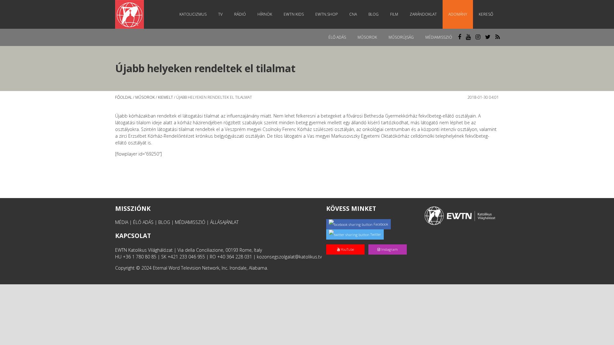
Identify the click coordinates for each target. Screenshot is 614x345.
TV (220, 14)
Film (394, 14)
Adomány (457, 14)
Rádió (240, 14)
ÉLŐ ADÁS (143, 222)
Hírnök (264, 14)
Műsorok (367, 37)
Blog (373, 14)
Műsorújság (401, 37)
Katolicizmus (193, 14)
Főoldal (123, 97)
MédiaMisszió (438, 37)
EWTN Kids (294, 14)
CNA (353, 14)
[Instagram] (388, 243)
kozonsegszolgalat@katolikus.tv (289, 257)
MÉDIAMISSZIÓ (190, 222)
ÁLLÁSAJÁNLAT (224, 222)
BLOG (164, 222)
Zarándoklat (423, 14)
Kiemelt (165, 97)
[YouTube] (347, 243)
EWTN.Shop (326, 14)
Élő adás (337, 37)
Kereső (486, 14)
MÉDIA (121, 222)
